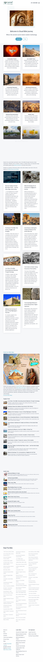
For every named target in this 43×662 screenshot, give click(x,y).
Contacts (5, 635)
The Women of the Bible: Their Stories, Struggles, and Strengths (11, 229)
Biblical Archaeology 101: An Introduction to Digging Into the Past (30, 187)
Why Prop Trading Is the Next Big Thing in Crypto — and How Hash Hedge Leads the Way (11, 187)
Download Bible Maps (7, 395)
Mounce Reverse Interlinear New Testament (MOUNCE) (21, 577)
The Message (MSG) (33, 591)
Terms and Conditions (7, 637)
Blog (25, 39)
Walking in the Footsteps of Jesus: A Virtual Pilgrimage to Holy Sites (11, 310)
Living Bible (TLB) (19, 569)
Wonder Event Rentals (12, 519)
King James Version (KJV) (21, 564)
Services (19, 39)
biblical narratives (17, 165)
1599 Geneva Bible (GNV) (8, 551)
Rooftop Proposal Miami (13, 477)
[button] (15, 141)
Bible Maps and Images (21, 387)
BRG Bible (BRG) (6, 569)
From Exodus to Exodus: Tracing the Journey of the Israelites (21, 440)
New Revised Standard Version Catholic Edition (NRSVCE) (33, 559)
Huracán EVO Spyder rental (13, 501)
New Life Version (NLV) (20, 617)
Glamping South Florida (13, 524)
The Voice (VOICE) (32, 593)
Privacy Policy (6, 639)
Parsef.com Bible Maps (8, 352)
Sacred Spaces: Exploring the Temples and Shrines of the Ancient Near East (30, 229)
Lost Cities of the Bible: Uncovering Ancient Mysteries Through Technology (11, 270)
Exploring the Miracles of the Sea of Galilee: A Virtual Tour (20, 429)
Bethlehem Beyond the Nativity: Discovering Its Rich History (20, 406)
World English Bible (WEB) (34, 597)
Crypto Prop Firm (11, 515)
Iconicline (9, 648)
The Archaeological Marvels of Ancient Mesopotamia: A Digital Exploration (30, 304)
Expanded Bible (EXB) (7, 609)
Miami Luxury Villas (12, 482)
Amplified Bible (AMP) (7, 560)
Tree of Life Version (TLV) (34, 595)
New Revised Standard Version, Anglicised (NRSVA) (33, 564)
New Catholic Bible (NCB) (21, 594)
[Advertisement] (21, 149)
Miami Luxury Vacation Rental (14, 510)
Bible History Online (7, 649)
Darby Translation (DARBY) (8, 585)
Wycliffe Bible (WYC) (33, 603)
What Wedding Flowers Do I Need (15, 487)
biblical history (19, 386)
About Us (5, 629)
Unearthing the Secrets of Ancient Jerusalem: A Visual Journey (21, 434)
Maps (4, 641)
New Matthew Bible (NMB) (34, 551)
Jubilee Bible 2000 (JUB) (21, 562)
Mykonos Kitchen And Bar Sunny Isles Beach (17, 491)
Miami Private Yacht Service (14, 496)
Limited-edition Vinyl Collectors (14, 505)
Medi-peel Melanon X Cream (14, 473)
